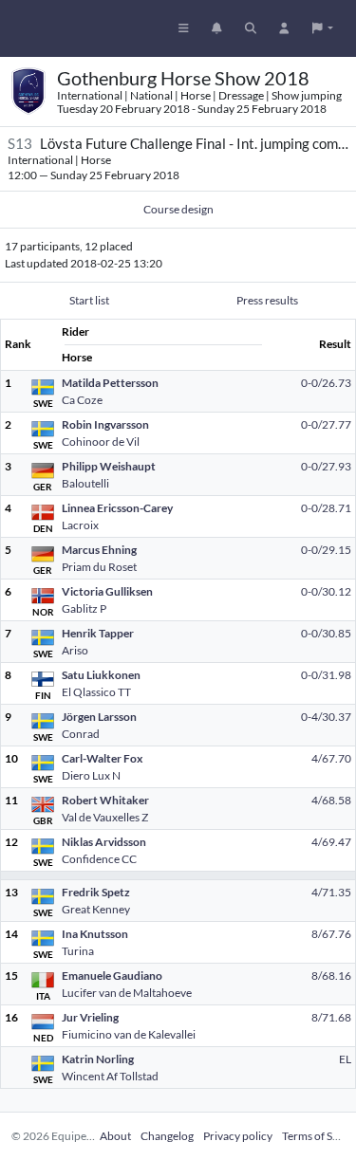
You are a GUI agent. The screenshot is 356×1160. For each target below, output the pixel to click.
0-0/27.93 (326, 466)
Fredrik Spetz (96, 892)
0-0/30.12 (326, 591)
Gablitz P (84, 608)
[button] (323, 28)
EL (345, 1059)
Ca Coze (82, 400)
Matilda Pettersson (110, 383)
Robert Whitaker (105, 800)
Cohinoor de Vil (101, 441)
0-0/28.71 (326, 508)
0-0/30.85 (326, 633)
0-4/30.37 (326, 716)
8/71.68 (331, 1017)
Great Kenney (96, 909)
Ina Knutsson (95, 934)
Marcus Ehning (99, 550)
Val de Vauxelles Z (105, 817)
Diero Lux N (91, 775)
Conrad (81, 734)
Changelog (167, 1136)
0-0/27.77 (326, 424)
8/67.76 (331, 934)
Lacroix (80, 525)
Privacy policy (237, 1136)
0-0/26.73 (326, 383)
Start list (89, 300)
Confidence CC (99, 859)
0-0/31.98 (326, 675)
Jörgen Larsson (99, 716)
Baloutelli (85, 483)
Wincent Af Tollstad (110, 1076)
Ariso (75, 650)
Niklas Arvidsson (104, 842)
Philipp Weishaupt (109, 466)
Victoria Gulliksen (107, 591)
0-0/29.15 (326, 550)
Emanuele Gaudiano (112, 975)
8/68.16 (331, 975)
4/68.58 (331, 800)
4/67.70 (331, 758)
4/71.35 (331, 892)
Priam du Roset (99, 567)
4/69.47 (331, 842)
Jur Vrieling (90, 1017)
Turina (78, 951)
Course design (178, 209)
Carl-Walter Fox (102, 758)
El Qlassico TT (96, 692)
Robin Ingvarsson (105, 424)
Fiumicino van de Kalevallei (129, 1034)
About (115, 1136)
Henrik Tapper (98, 633)
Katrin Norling (98, 1059)
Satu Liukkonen (101, 675)
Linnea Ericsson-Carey (117, 508)
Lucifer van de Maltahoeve (127, 992)
